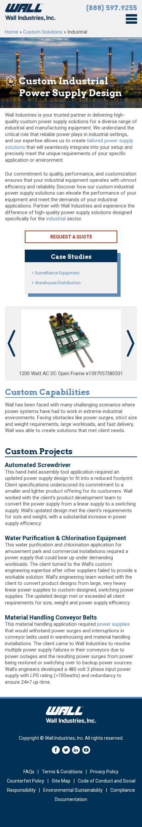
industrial (56, 219)
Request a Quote (71, 236)
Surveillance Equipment (57, 272)
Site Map (61, 781)
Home (11, 32)
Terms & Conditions (62, 771)
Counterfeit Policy (25, 781)
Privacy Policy (104, 771)
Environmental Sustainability (73, 790)
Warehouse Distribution (58, 282)
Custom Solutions (42, 32)
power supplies (113, 624)
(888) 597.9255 (111, 8)
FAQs (28, 771)
